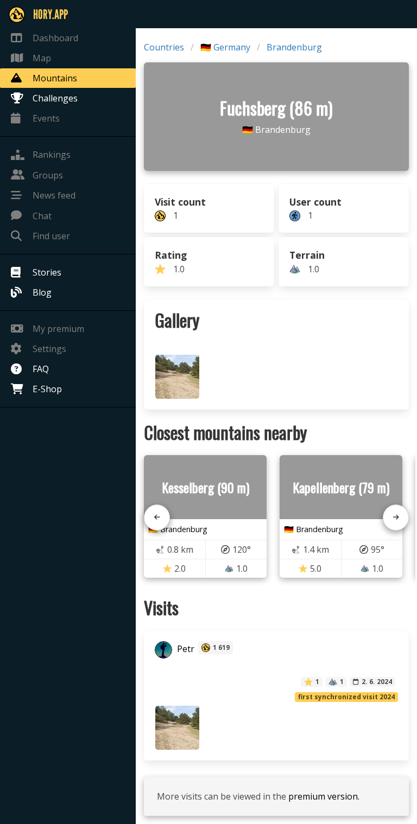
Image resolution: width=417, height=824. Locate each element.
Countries (164, 47)
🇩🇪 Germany (225, 47)
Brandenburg (294, 47)
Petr (184, 649)
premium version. (323, 796)
